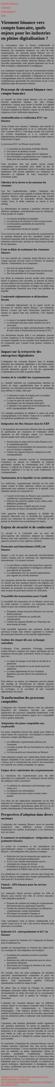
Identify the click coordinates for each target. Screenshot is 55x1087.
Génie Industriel (8, 11)
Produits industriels (9, 3)
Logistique (6, 7)
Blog (3, 15)
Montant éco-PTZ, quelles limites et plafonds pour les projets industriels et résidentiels (25, 1078)
